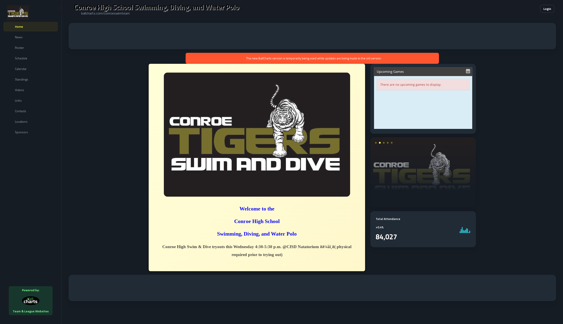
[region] (30, 162)
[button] (523, 8)
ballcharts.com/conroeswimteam (105, 13)
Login (547, 8)
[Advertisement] (312, 36)
